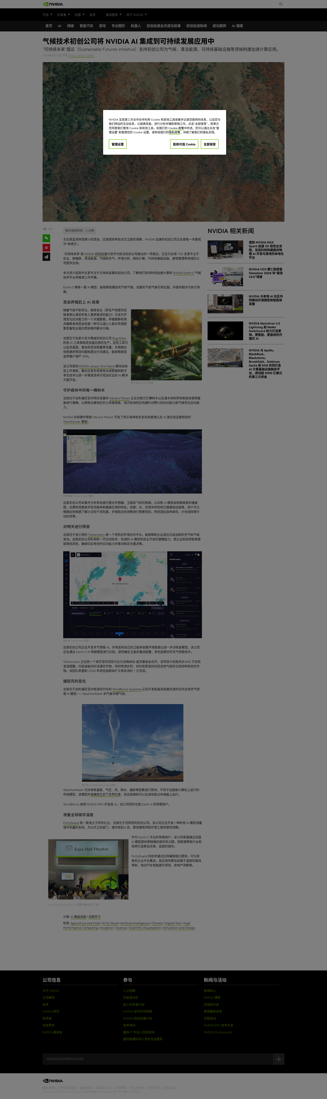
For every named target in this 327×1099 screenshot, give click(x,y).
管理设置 (118, 144)
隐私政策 (174, 132)
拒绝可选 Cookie (184, 144)
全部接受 (210, 144)
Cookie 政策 (176, 128)
